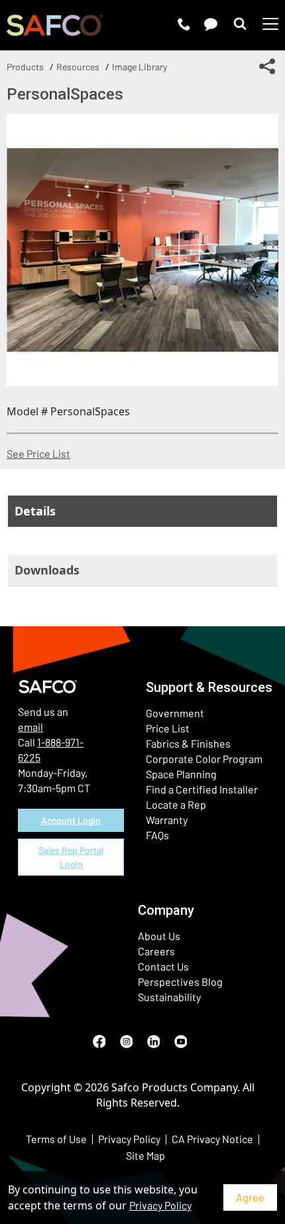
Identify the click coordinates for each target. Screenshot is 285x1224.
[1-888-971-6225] (184, 24)
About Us (159, 935)
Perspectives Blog (180, 981)
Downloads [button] (47, 570)
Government (175, 713)
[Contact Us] (210, 24)
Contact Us (163, 966)
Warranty (167, 819)
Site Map (145, 1155)
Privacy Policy (160, 1205)
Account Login (71, 820)
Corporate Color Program (204, 758)
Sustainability (169, 996)
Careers (156, 951)
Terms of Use (56, 1138)
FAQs (157, 835)
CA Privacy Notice (212, 1138)
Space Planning (181, 774)
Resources (77, 66)
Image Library (139, 66)
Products (25, 66)
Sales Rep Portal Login (70, 857)
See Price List (38, 453)
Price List (168, 728)
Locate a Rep (176, 804)
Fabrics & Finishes (188, 743)
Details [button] (35, 511)
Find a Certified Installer (202, 789)
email (30, 726)
